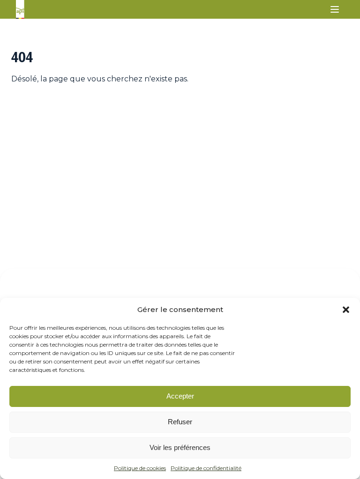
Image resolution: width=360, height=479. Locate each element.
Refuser (180, 422)
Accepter (180, 396)
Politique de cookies (140, 468)
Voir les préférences (180, 447)
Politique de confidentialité (206, 468)
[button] (346, 309)
